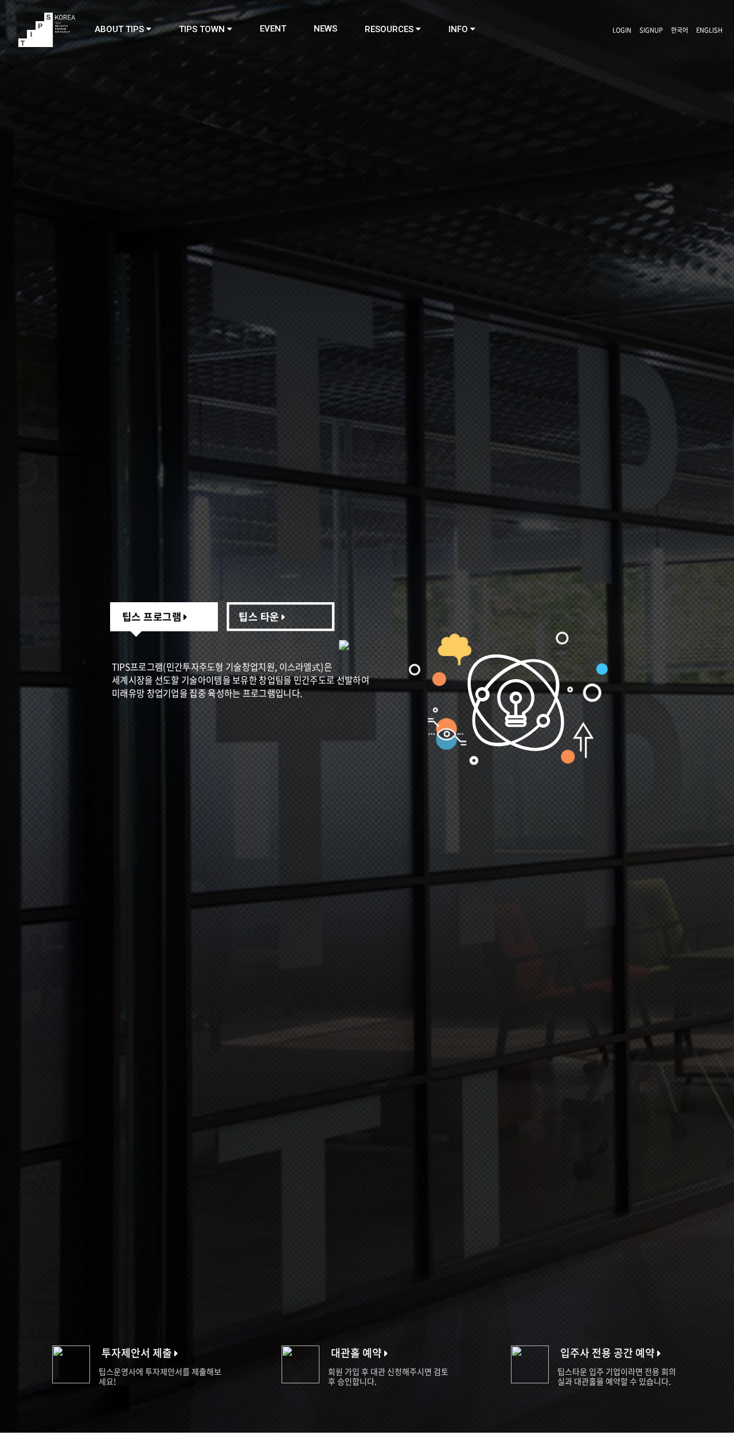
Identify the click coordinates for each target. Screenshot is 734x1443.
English (709, 30)
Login (621, 30)
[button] (123, 29)
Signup (651, 30)
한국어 (679, 30)
